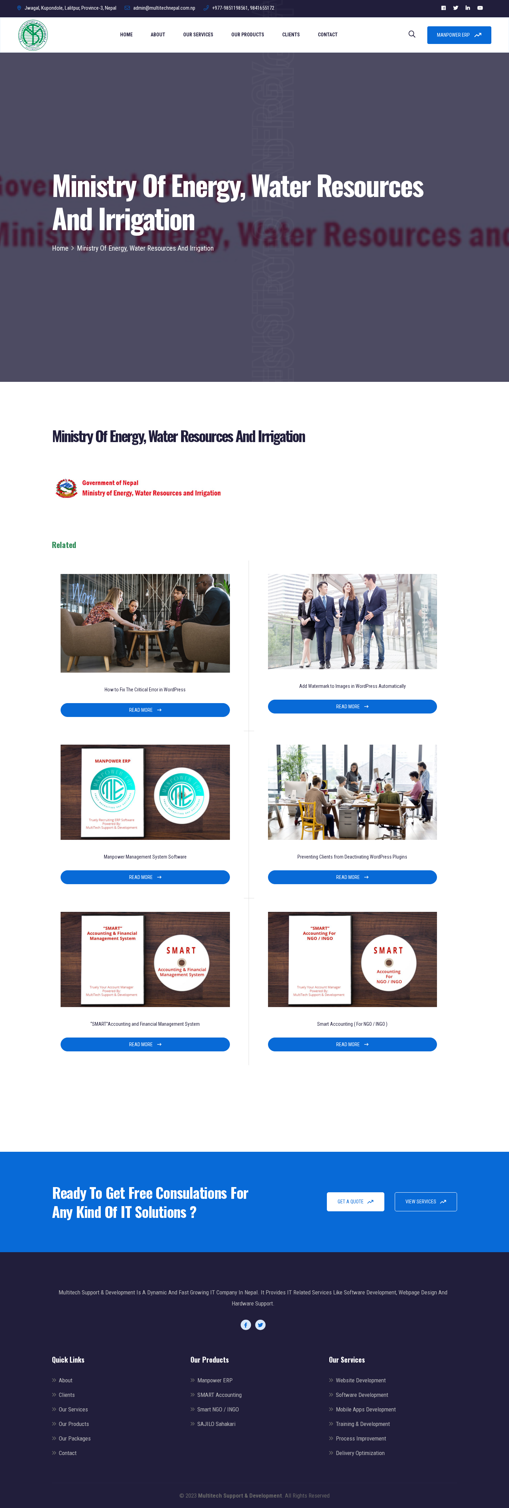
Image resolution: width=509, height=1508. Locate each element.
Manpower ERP (454, 35)
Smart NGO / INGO (218, 1409)
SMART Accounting (219, 1394)
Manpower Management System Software (145, 857)
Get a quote (351, 1201)
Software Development (362, 1394)
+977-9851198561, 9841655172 (243, 8)
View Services (421, 1201)
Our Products (247, 34)
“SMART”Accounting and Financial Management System (145, 1024)
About (158, 34)
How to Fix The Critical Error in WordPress (145, 689)
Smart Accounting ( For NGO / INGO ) (352, 1024)
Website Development (361, 1380)
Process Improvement (361, 1438)
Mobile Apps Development (366, 1409)
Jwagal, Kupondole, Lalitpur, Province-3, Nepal (70, 8)
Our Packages (75, 1438)
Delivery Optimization (360, 1452)
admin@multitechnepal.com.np (164, 8)
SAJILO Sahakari (216, 1423)
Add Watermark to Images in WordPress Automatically (352, 686)
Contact (328, 34)
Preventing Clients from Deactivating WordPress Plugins (352, 857)
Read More (141, 710)
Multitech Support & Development (240, 1495)
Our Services (198, 34)
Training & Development (363, 1423)
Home (126, 34)
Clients (291, 34)
